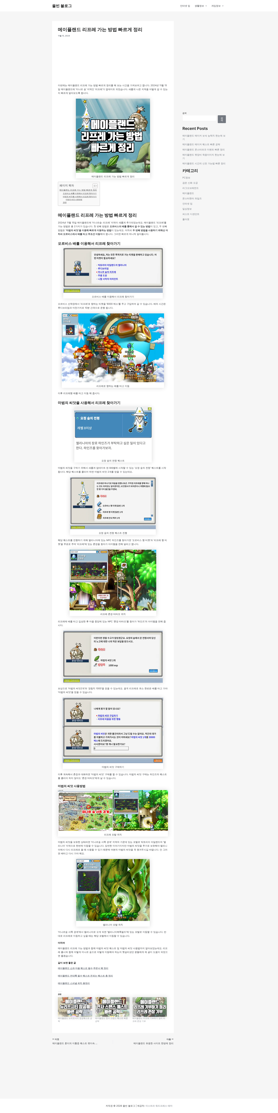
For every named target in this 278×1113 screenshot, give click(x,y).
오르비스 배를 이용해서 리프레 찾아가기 (80, 193)
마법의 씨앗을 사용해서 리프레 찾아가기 (80, 196)
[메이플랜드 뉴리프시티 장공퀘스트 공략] (75, 1007)
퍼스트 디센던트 (190, 214)
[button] (205, 6)
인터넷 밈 (185, 5)
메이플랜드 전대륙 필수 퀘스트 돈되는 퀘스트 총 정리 (85, 975)
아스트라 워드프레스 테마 (159, 1105)
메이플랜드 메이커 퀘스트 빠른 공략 (201, 144)
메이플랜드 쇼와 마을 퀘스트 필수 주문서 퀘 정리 (83, 968)
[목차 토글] (93, 185)
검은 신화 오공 (190, 182)
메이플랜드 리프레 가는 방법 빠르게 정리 (78, 190)
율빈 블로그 (62, 5)
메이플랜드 (188, 193)
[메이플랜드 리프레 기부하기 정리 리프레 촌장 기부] (149, 1007)
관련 (65, 202)
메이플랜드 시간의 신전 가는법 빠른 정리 (203, 163)
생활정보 (199, 5)
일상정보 (187, 208)
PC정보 (186, 177)
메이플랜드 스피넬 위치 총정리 (74, 983)
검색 (184, 113)
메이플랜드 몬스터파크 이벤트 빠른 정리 (203, 149)
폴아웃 (185, 219)
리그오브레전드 (190, 188)
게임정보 (216, 5)
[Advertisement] (113, 62)
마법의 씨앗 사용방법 (74, 200)
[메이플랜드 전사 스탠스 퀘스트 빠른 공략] (112, 1007)
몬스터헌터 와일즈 (192, 198)
